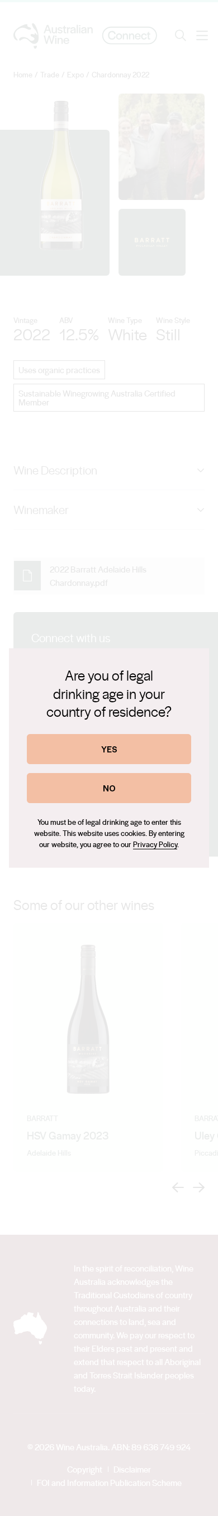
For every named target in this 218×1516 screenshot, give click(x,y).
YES (109, 749)
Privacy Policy (155, 844)
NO (109, 788)
